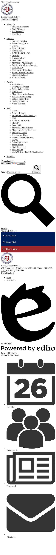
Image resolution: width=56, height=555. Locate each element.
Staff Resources (18, 147)
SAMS (15, 140)
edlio (9, 277)
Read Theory (17, 67)
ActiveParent (17, 84)
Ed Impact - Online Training (24, 115)
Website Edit (17, 149)
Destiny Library (19, 48)
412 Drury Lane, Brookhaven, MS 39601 (19, 268)
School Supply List (20, 43)
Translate (21, 163)
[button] (11, 24)
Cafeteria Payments (20, 89)
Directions (16, 34)
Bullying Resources (20, 87)
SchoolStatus (17, 144)
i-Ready (15, 55)
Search (4, 172)
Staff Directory (18, 29)
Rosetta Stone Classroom (22, 72)
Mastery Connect (19, 132)
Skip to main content (10, 2)
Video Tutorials (18, 77)
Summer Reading (19, 41)
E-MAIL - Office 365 (21, 53)
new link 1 (11, 280)
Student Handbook (20, 75)
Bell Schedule (18, 31)
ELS (14, 118)
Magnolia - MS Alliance (22, 63)
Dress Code (17, 51)
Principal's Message (20, 27)
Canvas (15, 46)
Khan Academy (18, 58)
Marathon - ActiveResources (24, 130)
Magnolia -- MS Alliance (22, 94)
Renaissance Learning (21, 70)
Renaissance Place (20, 135)
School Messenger (20, 142)
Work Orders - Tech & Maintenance (27, 152)
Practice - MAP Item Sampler (24, 65)
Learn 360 (16, 60)
